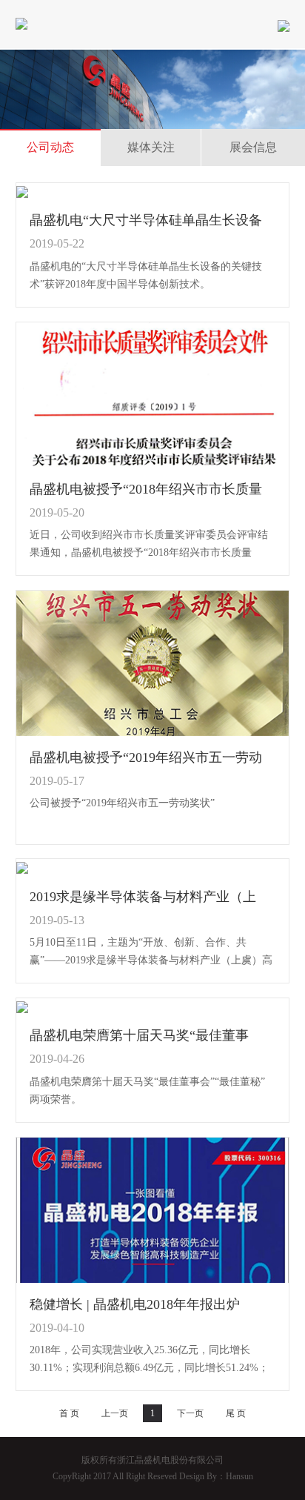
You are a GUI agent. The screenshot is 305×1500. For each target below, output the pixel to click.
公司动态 (50, 147)
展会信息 (253, 147)
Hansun (239, 1476)
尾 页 (236, 1413)
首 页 (69, 1413)
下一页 (190, 1413)
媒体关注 (151, 147)
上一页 (114, 1413)
